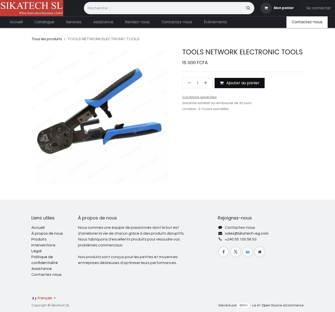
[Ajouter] (207, 83)
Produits (39, 239)
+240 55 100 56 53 (241, 239)
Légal (36, 251)
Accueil (38, 227)
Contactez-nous (307, 21)
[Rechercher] (248, 8)
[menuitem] (16, 22)
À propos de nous (47, 233)
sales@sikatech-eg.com (247, 233)
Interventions (43, 245)
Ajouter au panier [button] (242, 83)
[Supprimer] (187, 83)
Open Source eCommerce (283, 305)
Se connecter (318, 8)
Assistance (41, 269)
